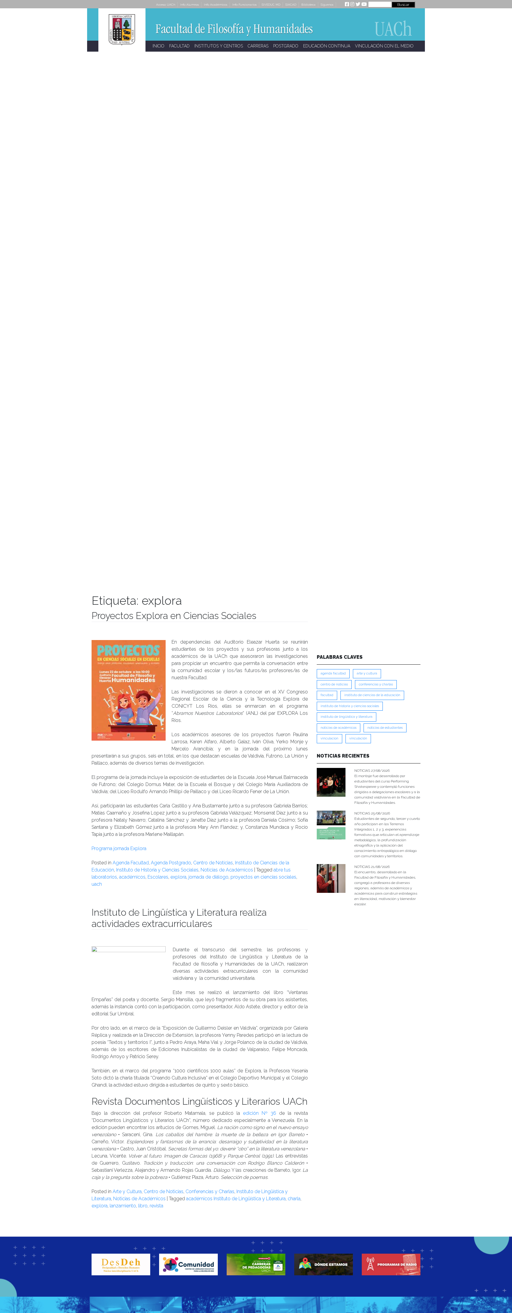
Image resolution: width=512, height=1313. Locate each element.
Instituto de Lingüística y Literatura (346, 717)
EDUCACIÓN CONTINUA (326, 46)
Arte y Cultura (127, 1191)
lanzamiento (123, 1206)
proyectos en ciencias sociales (263, 877)
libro (143, 1206)
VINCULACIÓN (358, 738)
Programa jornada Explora (119, 848)
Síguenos (327, 4)
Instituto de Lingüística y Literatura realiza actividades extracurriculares (179, 918)
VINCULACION (329, 738)
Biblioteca (308, 4)
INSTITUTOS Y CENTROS (218, 46)
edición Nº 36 (259, 1113)
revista (156, 1206)
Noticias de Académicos (227, 870)
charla (294, 1198)
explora (178, 877)
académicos (132, 877)
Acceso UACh (165, 4)
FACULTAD (179, 46)
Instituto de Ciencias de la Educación (372, 695)
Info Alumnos (189, 4)
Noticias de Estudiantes (385, 728)
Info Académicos (215, 4)
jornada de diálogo (208, 877)
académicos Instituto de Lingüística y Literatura (236, 1198)
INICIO (158, 46)
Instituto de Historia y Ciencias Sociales (157, 870)
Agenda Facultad (131, 863)
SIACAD (290, 4)
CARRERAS (258, 46)
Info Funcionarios (244, 4)
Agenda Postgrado (171, 863)
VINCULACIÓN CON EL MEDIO (384, 46)
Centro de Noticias (213, 863)
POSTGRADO (285, 46)
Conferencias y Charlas (209, 1191)
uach (97, 884)
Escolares (158, 877)
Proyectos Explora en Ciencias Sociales (174, 615)
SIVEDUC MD (271, 4)
